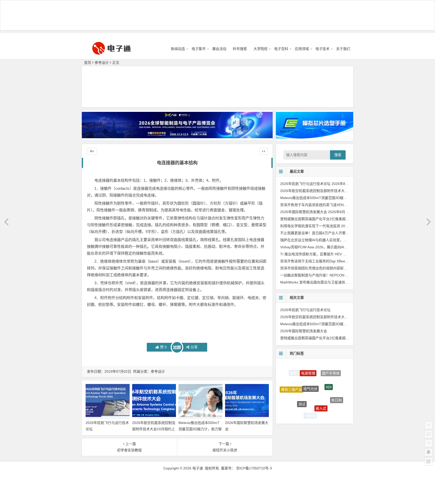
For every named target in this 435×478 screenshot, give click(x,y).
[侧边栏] (264, 151)
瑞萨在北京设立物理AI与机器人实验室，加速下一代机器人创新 (329, 240)
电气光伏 (310, 379)
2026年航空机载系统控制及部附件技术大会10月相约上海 (153, 429)
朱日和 (336, 396)
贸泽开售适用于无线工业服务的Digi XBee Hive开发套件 (323, 261)
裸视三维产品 (291, 386)
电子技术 (322, 49)
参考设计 (102, 63)
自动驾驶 (328, 412)
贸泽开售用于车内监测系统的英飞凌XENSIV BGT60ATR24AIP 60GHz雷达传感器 (344, 205)
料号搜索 (240, 49)
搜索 (337, 155)
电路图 (310, 413)
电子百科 (281, 49)
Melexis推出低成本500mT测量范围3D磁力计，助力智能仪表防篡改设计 (200, 429)
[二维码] (428, 461)
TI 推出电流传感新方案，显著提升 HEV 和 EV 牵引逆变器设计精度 (332, 254)
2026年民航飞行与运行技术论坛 (305, 184)
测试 (301, 396)
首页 (87, 63)
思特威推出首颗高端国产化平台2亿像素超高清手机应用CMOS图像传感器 (337, 219)
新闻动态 (178, 49)
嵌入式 (321, 400)
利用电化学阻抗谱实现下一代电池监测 (310, 226)
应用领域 (302, 49)
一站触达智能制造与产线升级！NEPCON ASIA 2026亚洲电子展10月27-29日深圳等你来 (348, 275)
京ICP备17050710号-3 (254, 468)
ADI (329, 379)
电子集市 (199, 49)
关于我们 (343, 49)
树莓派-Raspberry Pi (294, 406)
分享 (194, 347)
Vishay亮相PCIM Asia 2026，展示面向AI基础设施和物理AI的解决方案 (335, 247)
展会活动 (219, 49)
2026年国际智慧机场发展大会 (303, 212)
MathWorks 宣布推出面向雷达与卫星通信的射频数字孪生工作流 (330, 282)
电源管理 (308, 368)
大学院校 (260, 49)
